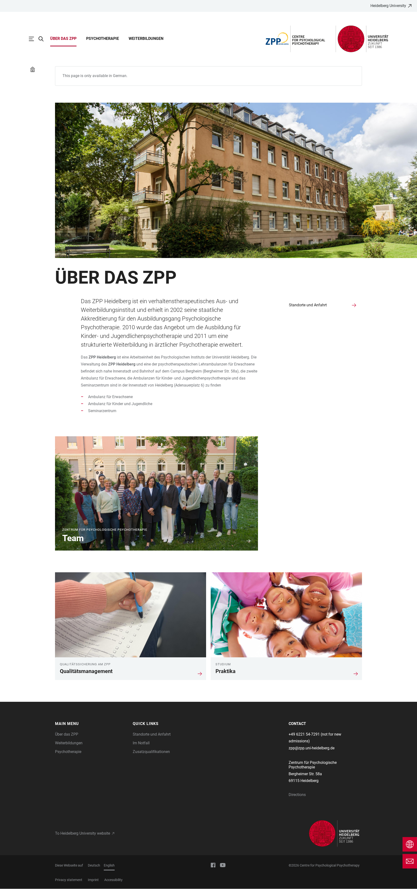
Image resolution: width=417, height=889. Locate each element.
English (109, 865)
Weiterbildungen (146, 38)
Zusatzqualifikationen (151, 751)
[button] (91, 723)
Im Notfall (141, 743)
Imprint (93, 880)
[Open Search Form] (43, 39)
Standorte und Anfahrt (152, 734)
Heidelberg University (388, 5)
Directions (297, 794)
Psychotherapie (102, 38)
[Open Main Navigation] (34, 39)
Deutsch (94, 865)
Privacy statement (68, 880)
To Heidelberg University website (82, 833)
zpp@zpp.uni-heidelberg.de (311, 748)
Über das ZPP (63, 38)
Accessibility (113, 880)
